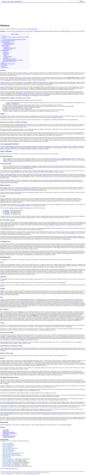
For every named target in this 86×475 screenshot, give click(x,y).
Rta (17, 468)
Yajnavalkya (48, 228)
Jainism (60, 117)
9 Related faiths (4, 64)
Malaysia (60, 147)
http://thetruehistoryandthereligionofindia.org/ (12, 455)
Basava (78, 381)
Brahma (43, 170)
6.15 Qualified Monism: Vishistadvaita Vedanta (13, 60)
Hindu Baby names (7, 457)
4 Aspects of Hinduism (5, 41)
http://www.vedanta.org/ (8, 451)
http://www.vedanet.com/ (8, 459)
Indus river (29, 74)
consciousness (8, 80)
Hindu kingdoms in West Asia (9, 435)
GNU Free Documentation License (33, 473)
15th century (74, 398)
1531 (11, 409)
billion (36, 31)
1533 (14, 412)
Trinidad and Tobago (4, 148)
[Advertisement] (43, 13)
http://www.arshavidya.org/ (9, 460)
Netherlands (28, 148)
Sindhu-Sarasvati (20, 124)
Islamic (42, 424)
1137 (9, 348)
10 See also (3, 66)
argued (57, 119)
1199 (12, 355)
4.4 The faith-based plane (8, 44)
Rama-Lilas (13, 468)
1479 (8, 409)
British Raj (37, 74)
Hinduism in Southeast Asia (9, 437)
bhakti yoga (22, 94)
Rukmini (40, 405)
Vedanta (2, 87)
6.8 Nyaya (5, 51)
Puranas (56, 224)
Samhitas (7, 210)
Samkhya (69, 158)
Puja (10, 468)
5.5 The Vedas (6, 46)
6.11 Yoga (5, 55)
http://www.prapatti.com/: (8, 466)
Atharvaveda (27, 208)
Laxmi (24, 406)
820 (15, 336)
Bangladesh (64, 146)
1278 (15, 355)
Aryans (62, 116)
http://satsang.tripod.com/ (8, 463)
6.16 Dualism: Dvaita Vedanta (9, 61)
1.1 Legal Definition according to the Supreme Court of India (16, 36)
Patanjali (77, 299)
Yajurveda (16, 208)
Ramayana (36, 188)
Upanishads (7, 213)
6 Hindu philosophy (5, 50)
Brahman (19, 83)
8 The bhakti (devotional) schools (8, 63)
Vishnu (46, 170)
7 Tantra (2, 62)
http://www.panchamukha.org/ (9, 450)
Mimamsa (21, 311)
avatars (44, 174)
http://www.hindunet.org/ (8, 443)
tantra (6, 367)
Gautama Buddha (25, 175)
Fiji (77, 147)
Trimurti (5, 138)
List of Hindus (6, 429)
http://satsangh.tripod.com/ (8, 465)
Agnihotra (6, 468)
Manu (43, 228)
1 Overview (3, 35)
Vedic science (6, 434)
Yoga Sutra (31, 300)
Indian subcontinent (65, 31)
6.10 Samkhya (6, 53)
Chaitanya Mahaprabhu (5, 412)
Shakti (50, 134)
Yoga (19, 95)
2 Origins (3, 38)
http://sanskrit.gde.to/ (7, 462)
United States (13, 147)
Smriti (34, 187)
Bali (34, 146)
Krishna (14, 175)
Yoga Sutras (33, 95)
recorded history (33, 116)
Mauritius (11, 146)
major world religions (17, 31)
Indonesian (26, 146)
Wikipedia (9, 473)
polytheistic (27, 166)
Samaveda (21, 208)
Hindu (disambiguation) (32, 28)
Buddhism (55, 117)
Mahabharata (27, 188)
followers (40, 31)
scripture (5, 187)
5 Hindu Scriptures (5, 45)
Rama (6, 175)
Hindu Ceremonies (7, 456)
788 (13, 336)
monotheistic (34, 166)
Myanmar (74, 146)
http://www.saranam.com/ (8, 449)
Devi (63, 181)
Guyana (17, 148)
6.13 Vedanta (5, 57)
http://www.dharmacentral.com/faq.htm (11, 454)
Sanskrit (77, 77)
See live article (10, 1)
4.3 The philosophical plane (9, 43)
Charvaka (12, 161)
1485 (12, 412)
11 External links (4, 67)
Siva (63, 176)
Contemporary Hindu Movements (10, 433)
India (8, 146)
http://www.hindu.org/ (7, 446)
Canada (69, 147)
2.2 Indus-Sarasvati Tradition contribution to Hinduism (14, 39)
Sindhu (21, 74)
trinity (18, 170)
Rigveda (11, 208)
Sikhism (22, 424)
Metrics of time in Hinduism (9, 432)
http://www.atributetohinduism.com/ (10, 448)
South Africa (34, 147)
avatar (82, 174)
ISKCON (47, 181)
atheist (22, 161)
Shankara (10, 336)
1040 (6, 348)
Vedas (41, 82)
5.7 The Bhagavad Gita (8, 49)
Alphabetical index (18, 1)
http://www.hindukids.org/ (8, 444)
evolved (12, 117)
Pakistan (24, 147)
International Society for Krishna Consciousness (53, 413)
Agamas (51, 82)
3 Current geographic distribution (8, 40)
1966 (3, 100)
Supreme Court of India (14, 100)
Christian (15, 170)
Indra (29, 217)
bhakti (21, 389)
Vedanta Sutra (69, 326)
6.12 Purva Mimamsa (7, 56)
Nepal (17, 146)
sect (40, 80)
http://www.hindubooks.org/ (9, 445)
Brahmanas (7, 211)
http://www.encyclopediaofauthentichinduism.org (13, 452)
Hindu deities (6, 431)
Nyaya (60, 158)
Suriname (41, 148)
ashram (7, 402)
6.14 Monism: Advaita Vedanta (9, 58)
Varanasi (12, 402)
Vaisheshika (64, 158)
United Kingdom (48, 147)
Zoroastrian (71, 119)
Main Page (4, 1)
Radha (5, 406)
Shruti (21, 187)
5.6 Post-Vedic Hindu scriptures (9, 47)
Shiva (51, 170)
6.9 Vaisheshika (6, 52)
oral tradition (46, 119)
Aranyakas (7, 212)
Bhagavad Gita (26, 95)
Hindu (38, 424)
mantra (77, 413)
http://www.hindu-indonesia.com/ (10, 461)
